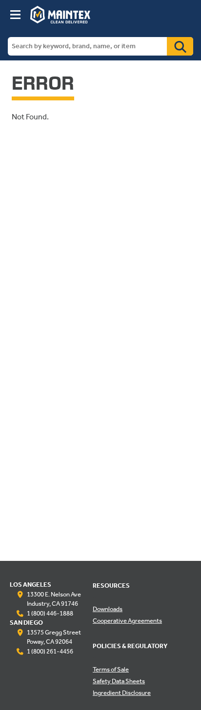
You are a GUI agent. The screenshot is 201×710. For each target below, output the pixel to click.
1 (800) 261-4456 (50, 652)
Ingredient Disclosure (122, 693)
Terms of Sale (111, 670)
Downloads (107, 609)
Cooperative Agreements (127, 621)
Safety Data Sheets (119, 682)
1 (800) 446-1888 (50, 614)
